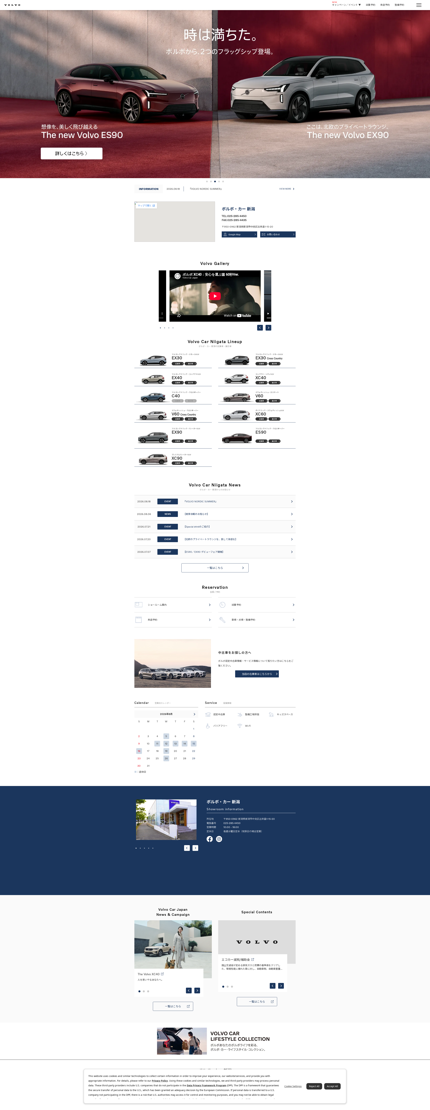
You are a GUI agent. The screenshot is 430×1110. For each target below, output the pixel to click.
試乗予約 (370, 4)
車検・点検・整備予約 (243, 619)
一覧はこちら (215, 568)
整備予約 (399, 4)
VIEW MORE (285, 189)
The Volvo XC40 (149, 974)
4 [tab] (173, 328)
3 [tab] (168, 328)
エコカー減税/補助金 (236, 959)
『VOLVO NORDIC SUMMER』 (206, 188)
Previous (260, 328)
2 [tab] (164, 328)
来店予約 (385, 4)
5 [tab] (153, 848)
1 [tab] (160, 328)
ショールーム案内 (157, 604)
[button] (207, 181)
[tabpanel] (215, 296)
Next (268, 328)
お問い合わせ (273, 234)
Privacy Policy (160, 1080)
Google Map (234, 234)
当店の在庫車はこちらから (257, 673)
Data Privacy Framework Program (206, 1085)
